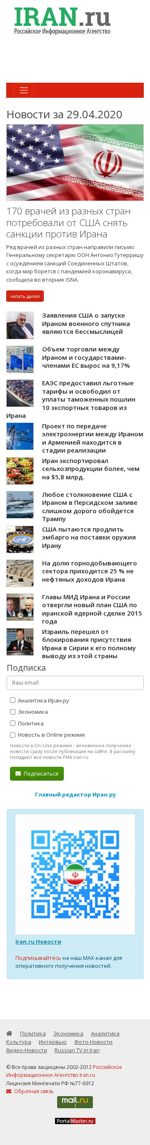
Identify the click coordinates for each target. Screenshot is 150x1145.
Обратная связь (33, 1091)
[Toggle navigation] (23, 90)
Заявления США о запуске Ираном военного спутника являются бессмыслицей (86, 323)
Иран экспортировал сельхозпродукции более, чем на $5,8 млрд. (91, 468)
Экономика (32, 711)
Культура (18, 1042)
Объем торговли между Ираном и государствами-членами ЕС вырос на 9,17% (86, 357)
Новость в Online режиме (51, 734)
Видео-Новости (26, 1050)
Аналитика (105, 1033)
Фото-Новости (93, 1042)
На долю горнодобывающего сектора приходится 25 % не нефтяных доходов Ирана (89, 571)
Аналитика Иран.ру (43, 700)
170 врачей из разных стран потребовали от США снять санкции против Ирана (68, 222)
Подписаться (40, 773)
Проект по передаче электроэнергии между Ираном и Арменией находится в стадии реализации (92, 438)
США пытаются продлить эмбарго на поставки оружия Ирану (89, 537)
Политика (30, 723)
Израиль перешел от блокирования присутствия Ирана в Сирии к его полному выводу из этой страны (89, 643)
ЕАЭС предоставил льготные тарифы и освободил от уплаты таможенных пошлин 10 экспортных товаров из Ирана (70, 399)
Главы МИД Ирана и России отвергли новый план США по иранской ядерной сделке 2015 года (92, 609)
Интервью (53, 1042)
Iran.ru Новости (38, 941)
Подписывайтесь (38, 958)
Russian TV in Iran (77, 1050)
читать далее (25, 296)
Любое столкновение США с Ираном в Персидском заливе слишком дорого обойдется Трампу (90, 506)
